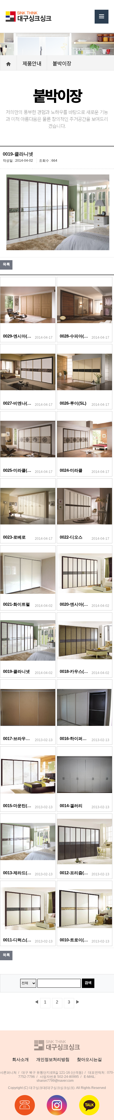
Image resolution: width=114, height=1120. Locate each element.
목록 (6, 264)
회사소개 (20, 1059)
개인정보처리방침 (52, 1059)
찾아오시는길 (89, 1059)
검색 (88, 982)
